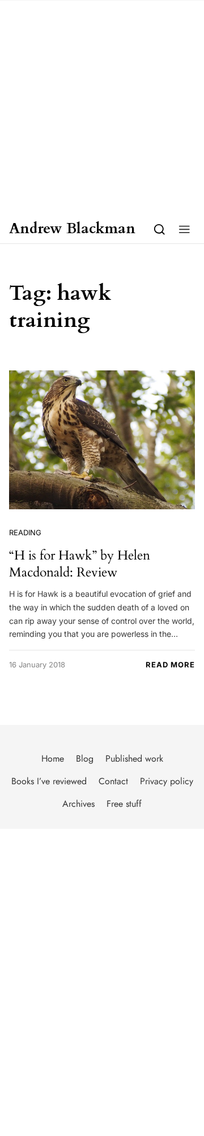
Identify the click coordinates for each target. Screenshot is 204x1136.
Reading (25, 532)
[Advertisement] (102, 107)
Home (52, 758)
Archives (78, 803)
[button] (184, 229)
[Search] (159, 229)
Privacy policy (166, 781)
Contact (113, 781)
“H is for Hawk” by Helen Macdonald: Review (79, 564)
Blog (85, 758)
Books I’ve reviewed (49, 781)
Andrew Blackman (72, 229)
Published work (134, 758)
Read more (170, 664)
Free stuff (124, 803)
